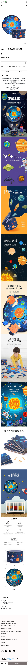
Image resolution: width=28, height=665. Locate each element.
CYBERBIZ (9, 659)
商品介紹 (7, 71)
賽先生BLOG (14, 631)
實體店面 (19, 631)
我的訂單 (3, 645)
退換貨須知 (8, 639)
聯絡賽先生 (3, 633)
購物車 (7, 645)
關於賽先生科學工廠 (5, 631)
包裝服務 (3, 639)
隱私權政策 (14, 639)
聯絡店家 (17, 663)
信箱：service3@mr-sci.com (8, 625)
